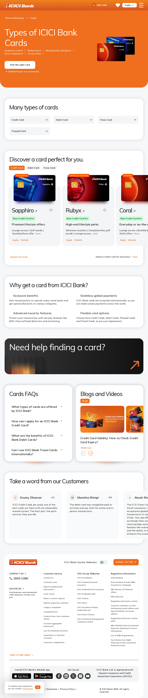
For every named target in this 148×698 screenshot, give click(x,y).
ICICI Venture (83, 598)
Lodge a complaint (52, 607)
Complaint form (51, 612)
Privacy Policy (67, 689)
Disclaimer (52, 689)
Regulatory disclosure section (124, 601)
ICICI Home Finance (86, 614)
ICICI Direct (82, 603)
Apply (15, 240)
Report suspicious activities (56, 603)
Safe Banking (117, 578)
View (135, 257)
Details (24, 240)
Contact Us (49, 578)
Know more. (28, 688)
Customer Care (50, 582)
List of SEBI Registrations (122, 635)
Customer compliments (54, 642)
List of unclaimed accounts (56, 631)
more (38, 233)
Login (128, 5)
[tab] (17, 168)
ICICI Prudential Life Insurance (90, 589)
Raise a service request (54, 598)
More (136, 233)
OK (37, 687)
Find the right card (20, 64)
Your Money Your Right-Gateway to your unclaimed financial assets (123, 642)
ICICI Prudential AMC (86, 594)
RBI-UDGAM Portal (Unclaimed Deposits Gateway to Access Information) (124, 628)
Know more (34, 53)
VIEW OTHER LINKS (20, 655)
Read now (86, 447)
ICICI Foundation (84, 578)
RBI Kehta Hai (117, 597)
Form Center (49, 594)
